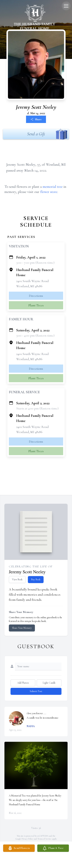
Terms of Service (44, 839)
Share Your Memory (22, 627)
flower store (48, 192)
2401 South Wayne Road (32, 281)
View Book (17, 579)
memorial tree (53, 186)
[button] (36, 765)
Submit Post (36, 691)
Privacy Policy (27, 839)
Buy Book (35, 579)
